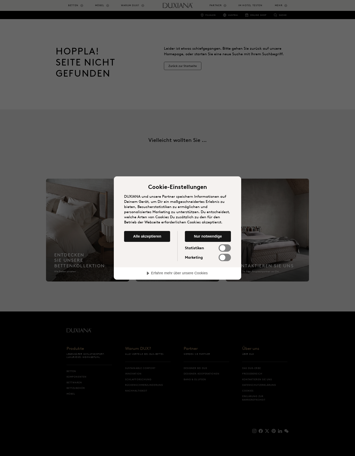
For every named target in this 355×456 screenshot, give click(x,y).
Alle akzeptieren (147, 236)
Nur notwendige (208, 236)
